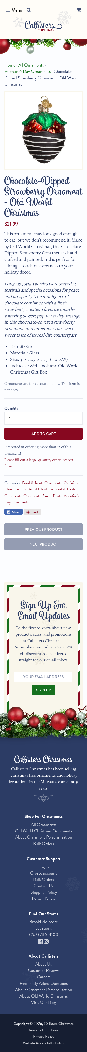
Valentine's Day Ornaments (27, 71)
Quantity (11, 408)
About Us (43, 964)
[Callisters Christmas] (43, 26)
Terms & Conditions (43, 1030)
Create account (43, 873)
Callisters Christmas (59, 1024)
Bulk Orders (43, 843)
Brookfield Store (43, 921)
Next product (43, 544)
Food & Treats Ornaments (42, 483)
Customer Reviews (43, 970)
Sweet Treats (52, 496)
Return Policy (43, 898)
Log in (43, 866)
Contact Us (43, 886)
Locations (43, 928)
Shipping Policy (43, 892)
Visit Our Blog (43, 1002)
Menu (17, 10)
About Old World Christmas (43, 996)
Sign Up (43, 690)
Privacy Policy (43, 1036)
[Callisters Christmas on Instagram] (46, 941)
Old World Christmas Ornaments (43, 830)
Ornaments (32, 496)
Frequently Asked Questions (44, 983)
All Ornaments (31, 65)
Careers (43, 976)
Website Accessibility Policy (43, 1043)
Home (9, 65)
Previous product (43, 529)
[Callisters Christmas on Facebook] (41, 941)
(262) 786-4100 (43, 934)
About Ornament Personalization (43, 837)
